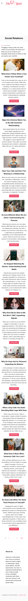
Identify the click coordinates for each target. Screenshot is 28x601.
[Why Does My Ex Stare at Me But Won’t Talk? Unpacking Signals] (14, 304)
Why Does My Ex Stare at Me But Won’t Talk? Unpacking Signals (14, 315)
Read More (14, 101)
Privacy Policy (22, 595)
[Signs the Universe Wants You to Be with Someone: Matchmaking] (14, 111)
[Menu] (2, 3)
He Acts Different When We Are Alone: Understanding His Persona (14, 217)
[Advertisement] (14, 21)
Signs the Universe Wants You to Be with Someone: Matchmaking (14, 122)
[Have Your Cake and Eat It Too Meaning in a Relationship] (14, 162)
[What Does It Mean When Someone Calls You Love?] (14, 445)
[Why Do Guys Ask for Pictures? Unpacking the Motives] (14, 352)
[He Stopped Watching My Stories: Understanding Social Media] (14, 255)
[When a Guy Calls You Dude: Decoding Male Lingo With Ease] (14, 399)
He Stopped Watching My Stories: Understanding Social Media (14, 266)
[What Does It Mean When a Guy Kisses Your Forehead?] (14, 65)
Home (2, 45)
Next (21, 538)
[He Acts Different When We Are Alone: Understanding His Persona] (14, 206)
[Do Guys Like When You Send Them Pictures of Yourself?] (14, 491)
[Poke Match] (14, 3)
